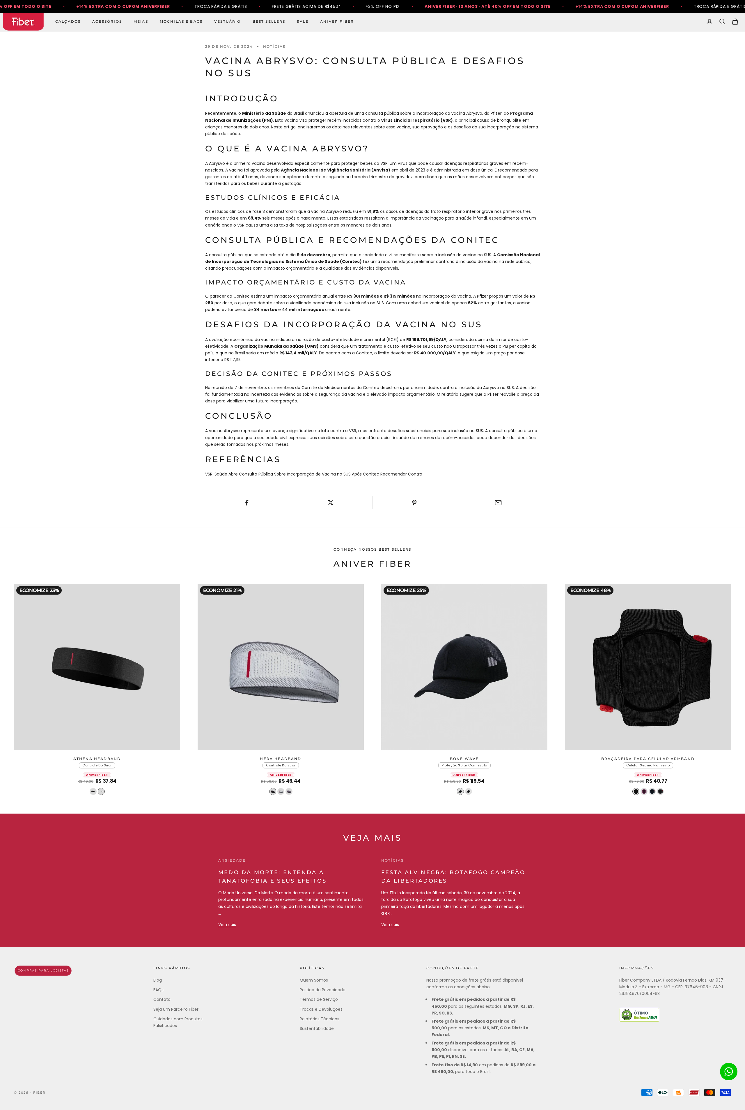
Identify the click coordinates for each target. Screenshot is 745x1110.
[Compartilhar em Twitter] (330, 502)
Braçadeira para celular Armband (648, 759)
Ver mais (227, 924)
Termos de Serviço (319, 999)
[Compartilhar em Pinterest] (414, 502)
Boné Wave (464, 759)
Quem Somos (314, 980)
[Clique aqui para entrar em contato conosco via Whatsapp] (728, 1071)
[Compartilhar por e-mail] (498, 502)
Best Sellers (269, 21)
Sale (302, 21)
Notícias (274, 46)
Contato (162, 999)
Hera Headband (280, 759)
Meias (141, 21)
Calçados (68, 21)
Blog (157, 980)
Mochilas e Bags (181, 21)
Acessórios (107, 21)
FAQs (158, 990)
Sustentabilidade (317, 1028)
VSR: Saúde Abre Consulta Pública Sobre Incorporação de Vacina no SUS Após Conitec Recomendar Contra (313, 474)
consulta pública (382, 113)
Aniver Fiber (337, 21)
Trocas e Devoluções (321, 1009)
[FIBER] (43, 970)
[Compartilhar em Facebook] (247, 502)
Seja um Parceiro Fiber (175, 1009)
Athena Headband (97, 759)
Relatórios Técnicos (319, 1019)
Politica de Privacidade (322, 990)
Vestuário (227, 21)
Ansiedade (232, 860)
